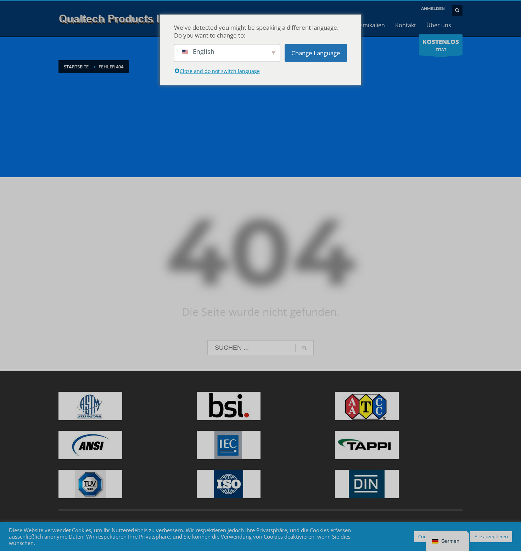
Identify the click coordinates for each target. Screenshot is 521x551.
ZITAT (440, 45)
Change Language (315, 53)
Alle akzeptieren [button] (491, 536)
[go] (304, 348)
